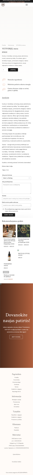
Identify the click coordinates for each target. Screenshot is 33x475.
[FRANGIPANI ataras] (9, 250)
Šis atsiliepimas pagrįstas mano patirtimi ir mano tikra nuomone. (18, 210)
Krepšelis (16, 430)
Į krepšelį (13, 70)
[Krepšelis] (23, 5)
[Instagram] (13, 465)
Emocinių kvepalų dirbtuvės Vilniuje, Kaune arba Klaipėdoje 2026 (9, 241)
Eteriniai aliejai (16, 382)
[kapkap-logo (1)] (3, 4)
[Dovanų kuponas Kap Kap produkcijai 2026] (23, 226)
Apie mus (16, 404)
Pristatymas (16, 402)
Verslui (16, 387)
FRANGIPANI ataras (8, 264)
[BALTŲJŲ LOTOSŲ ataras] (18, 250)
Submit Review (8, 215)
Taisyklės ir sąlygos (16, 415)
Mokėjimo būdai (16, 399)
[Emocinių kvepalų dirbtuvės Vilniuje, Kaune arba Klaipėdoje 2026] (9, 226)
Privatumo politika (17, 419)
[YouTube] (16, 465)
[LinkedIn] (20, 465)
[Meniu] (27, 5)
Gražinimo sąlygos (16, 389)
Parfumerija (11, 45)
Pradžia (4, 45)
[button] (30, 5)
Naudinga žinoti (16, 391)
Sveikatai (16, 384)
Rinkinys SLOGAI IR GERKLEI (9, 276)
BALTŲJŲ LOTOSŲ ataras (24, 254)
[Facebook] (9, 465)
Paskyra (16, 427)
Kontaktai (16, 406)
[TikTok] (23, 465)
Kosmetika (16, 380)
